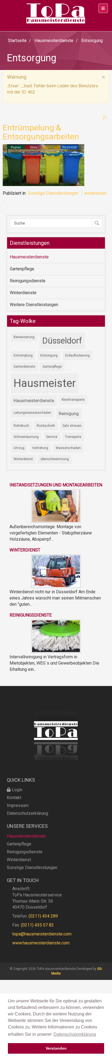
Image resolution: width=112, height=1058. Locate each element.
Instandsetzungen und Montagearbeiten (56, 485)
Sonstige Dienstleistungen (53, 193)
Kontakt (14, 797)
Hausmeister (45, 383)
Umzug (19, 448)
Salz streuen (72, 426)
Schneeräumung (26, 437)
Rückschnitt (46, 426)
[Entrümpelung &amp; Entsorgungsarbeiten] (43, 164)
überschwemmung (55, 459)
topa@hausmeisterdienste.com (41, 934)
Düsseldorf (62, 341)
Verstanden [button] (56, 1048)
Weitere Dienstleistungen (34, 304)
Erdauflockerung (77, 355)
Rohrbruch (21, 426)
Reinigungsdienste (27, 280)
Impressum (18, 805)
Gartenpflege (22, 268)
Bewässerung (24, 337)
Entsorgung (49, 355)
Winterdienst (23, 459)
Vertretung (40, 448)
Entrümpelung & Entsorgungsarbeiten (41, 132)
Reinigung (69, 413)
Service (51, 437)
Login (16, 789)
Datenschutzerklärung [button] (75, 1034)
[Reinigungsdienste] (56, 636)
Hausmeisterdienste (29, 256)
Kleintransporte (73, 400)
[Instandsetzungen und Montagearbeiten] (56, 505)
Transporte (73, 437)
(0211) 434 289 (43, 916)
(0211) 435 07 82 (37, 925)
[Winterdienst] (56, 570)
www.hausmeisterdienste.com (41, 942)
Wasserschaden (68, 448)
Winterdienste (23, 292)
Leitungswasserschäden (32, 413)
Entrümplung (23, 355)
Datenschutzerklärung (27, 813)
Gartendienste (24, 366)
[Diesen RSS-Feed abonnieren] (105, 117)
